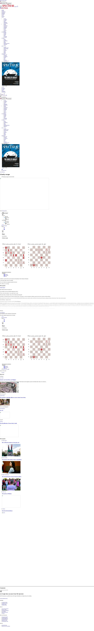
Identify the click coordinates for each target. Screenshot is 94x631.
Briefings (3, 13)
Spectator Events (4, 620)
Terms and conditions (5, 610)
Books (5, 57)
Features (5, 55)
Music (5, 42)
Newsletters (4, 11)
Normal (7, 222)
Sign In (15, 6)
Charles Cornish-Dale (5, 474)
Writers (5, 106)
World (5, 34)
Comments (5, 225)
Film (4, 41)
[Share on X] (4, 228)
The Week (5, 54)
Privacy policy (4, 609)
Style (4, 52)
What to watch (6, 47)
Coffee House (4, 113)
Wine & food (6, 48)
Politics (5, 18)
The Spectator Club (5, 621)
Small (7, 216)
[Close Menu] (1, 95)
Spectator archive (4, 619)
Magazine (5, 22)
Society (5, 33)
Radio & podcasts (6, 43)
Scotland (5, 37)
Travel (5, 49)
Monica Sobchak (4, 457)
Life (4, 59)
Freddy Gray (4, 491)
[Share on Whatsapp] (4, 229)
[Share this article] (3, 230)
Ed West (1, 421)
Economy (5, 36)
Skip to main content (3, 0)
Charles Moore (2, 395)
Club (2, 15)
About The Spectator (5, 608)
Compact (7, 221)
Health (5, 53)
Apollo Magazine (4, 617)
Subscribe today (4, 625)
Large (8, 219)
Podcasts (3, 12)
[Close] (1, 591)
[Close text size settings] (3, 214)
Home (3, 10)
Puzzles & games (6, 142)
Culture (5, 20)
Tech (4, 21)
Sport (5, 51)
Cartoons (5, 60)
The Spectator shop (5, 618)
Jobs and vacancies (5, 612)
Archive (3, 16)
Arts (4, 58)
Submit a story (4, 604)
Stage (5, 45)
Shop (3, 17)
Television (5, 44)
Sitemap (3, 613)
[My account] (17, 6)
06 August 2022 (4, 210)
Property (5, 50)
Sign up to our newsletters (6, 626)
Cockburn (5, 19)
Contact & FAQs (4, 602)
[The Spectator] (8, 6)
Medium (7, 217)
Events (3, 14)
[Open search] (0, 94)
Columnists (5, 56)
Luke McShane (2, 312)
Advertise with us (4, 603)
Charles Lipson (2, 287)
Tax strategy (4, 611)
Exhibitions (5, 40)
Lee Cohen (1, 377)
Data (4, 35)
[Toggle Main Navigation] (1, 6)
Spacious (8, 224)
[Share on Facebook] (4, 227)
